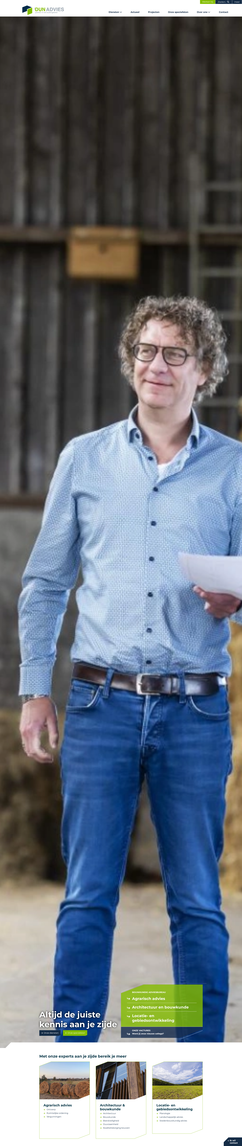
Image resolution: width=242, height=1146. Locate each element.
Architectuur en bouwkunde (160, 1007)
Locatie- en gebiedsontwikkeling (153, 1018)
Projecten (153, 12)
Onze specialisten (178, 12)
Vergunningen (54, 1116)
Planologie (165, 1113)
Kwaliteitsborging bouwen (116, 1128)
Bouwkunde (109, 1117)
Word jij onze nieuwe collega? (148, 1033)
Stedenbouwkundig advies (173, 1121)
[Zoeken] (228, 2)
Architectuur (109, 1113)
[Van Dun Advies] (43, 10)
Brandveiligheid (111, 1121)
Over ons (202, 12)
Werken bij (207, 2)
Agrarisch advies (148, 998)
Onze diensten (51, 1033)
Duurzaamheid (110, 1124)
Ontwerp (51, 1109)
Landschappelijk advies (171, 1117)
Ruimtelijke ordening (58, 1113)
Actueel (135, 12)
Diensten (114, 12)
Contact (223, 12)
